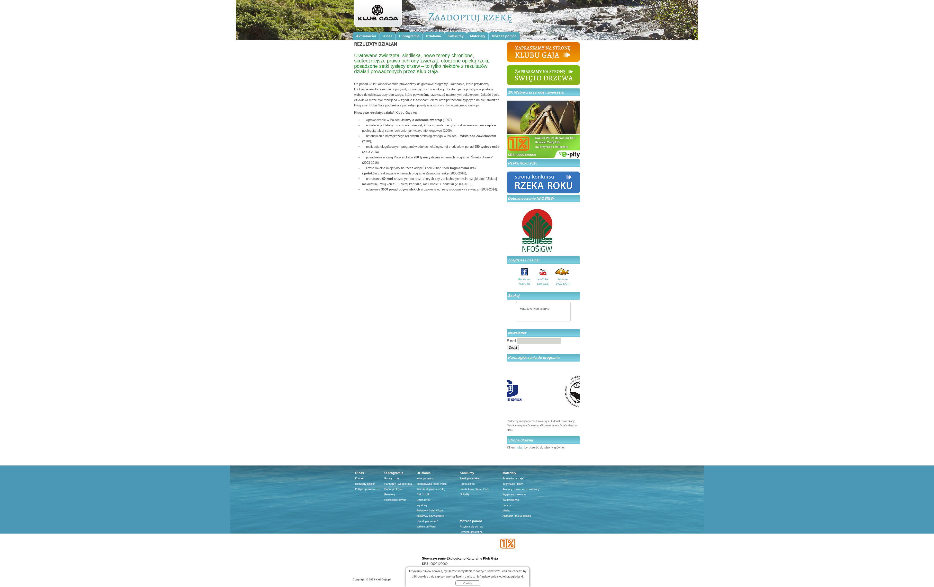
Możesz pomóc (504, 36)
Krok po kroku (425, 478)
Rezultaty (389, 494)
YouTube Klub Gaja (542, 281)
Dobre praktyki (393, 489)
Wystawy (422, 505)
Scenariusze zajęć (513, 478)
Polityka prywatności (367, 489)
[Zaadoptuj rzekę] (378, 15)
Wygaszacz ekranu (514, 494)
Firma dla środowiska (472, 547)
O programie (409, 36)
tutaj (519, 447)
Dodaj (513, 347)
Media (506, 510)
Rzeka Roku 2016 (522, 163)
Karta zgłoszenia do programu (534, 357)
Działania (433, 36)
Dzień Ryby (424, 499)
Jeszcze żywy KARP (562, 281)
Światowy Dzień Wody (430, 510)
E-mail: (512, 341)
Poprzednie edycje (395, 499)
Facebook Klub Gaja (524, 281)
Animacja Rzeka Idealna (517, 515)
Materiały (477, 36)
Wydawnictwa (511, 499)
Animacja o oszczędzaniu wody (521, 489)
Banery (507, 505)
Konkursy (456, 36)
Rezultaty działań (365, 483)
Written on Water (426, 526)
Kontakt (359, 478)
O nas (387, 36)
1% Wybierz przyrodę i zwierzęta (536, 92)
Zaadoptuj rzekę (469, 478)
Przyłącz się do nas (471, 526)
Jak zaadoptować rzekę (431, 489)
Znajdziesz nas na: (524, 260)
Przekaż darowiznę (471, 531)
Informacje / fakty (513, 483)
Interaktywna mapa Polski (432, 483)
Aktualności (366, 36)
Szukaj (514, 296)
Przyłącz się (391, 478)
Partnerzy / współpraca (398, 483)
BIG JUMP (423, 494)
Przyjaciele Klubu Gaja (473, 553)
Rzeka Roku (467, 483)
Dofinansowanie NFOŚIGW (531, 198)
